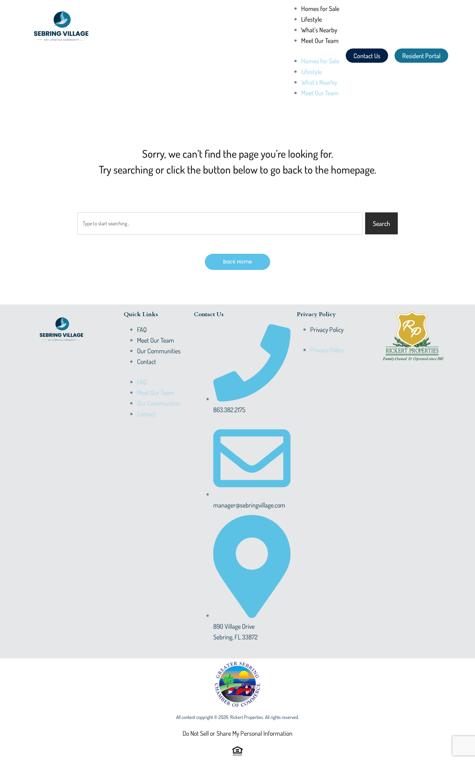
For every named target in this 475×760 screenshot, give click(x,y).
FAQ (142, 329)
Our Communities (159, 351)
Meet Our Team (320, 40)
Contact (146, 361)
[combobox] (220, 223)
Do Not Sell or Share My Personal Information (237, 733)
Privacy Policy (326, 329)
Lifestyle (311, 19)
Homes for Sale (320, 8)
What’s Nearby (319, 30)
